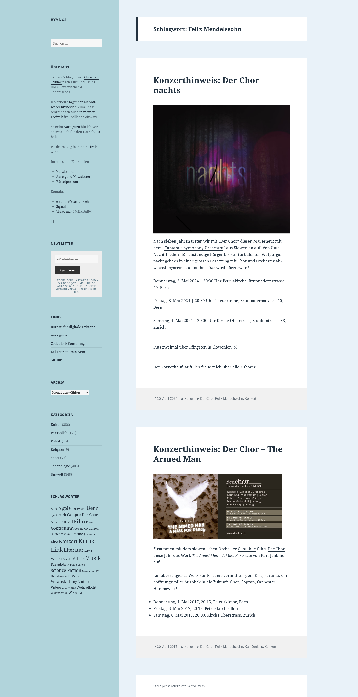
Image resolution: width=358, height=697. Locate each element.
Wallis (72, 587)
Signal (61, 206)
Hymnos (59, 19)
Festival (66, 521)
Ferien (54, 522)
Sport (55, 457)
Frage (90, 522)
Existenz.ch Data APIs (68, 352)
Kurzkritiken (66, 171)
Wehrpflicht (86, 587)
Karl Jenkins (254, 646)
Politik (56, 441)
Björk (54, 515)
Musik (93, 558)
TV (97, 571)
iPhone (77, 533)
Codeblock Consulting (68, 343)
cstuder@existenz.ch (72, 201)
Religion (57, 449)
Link (57, 549)
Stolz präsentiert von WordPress (179, 686)
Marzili (67, 559)
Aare (54, 509)
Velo (75, 576)
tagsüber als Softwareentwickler (73, 104)
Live (88, 550)
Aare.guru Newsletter (73, 176)
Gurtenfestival (61, 534)
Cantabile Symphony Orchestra (193, 247)
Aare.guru (72, 127)
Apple (64, 508)
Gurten (94, 529)
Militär (78, 558)
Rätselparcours (68, 181)
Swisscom (88, 571)
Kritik (86, 541)
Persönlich (59, 433)
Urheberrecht (61, 576)
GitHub (56, 360)
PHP (72, 564)
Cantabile (247, 548)
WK (71, 592)
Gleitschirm (62, 528)
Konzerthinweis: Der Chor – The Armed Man (218, 453)
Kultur (56, 424)
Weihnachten (59, 593)
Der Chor (90, 514)
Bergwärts (78, 509)
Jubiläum (89, 534)
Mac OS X (57, 559)
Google (78, 529)
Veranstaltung (64, 581)
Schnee (80, 564)
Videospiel (59, 587)
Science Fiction (66, 570)
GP (86, 529)
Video (83, 581)
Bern (93, 507)
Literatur (73, 550)
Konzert (68, 541)
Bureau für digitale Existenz (73, 327)
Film (79, 521)
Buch (62, 514)
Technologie (60, 466)
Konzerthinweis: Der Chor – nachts (209, 84)
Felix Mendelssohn (229, 398)
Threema (63, 211)
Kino (54, 542)
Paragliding (60, 564)
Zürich (79, 592)
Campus (74, 514)
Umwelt (57, 474)
